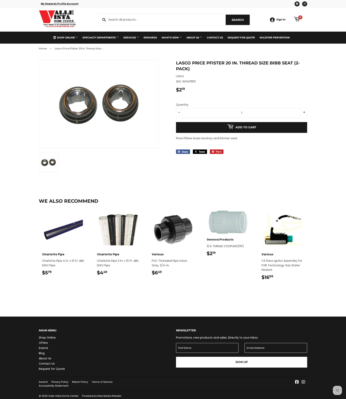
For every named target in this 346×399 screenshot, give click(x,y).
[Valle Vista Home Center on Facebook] (297, 382)
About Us (193, 37)
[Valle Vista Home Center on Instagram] (303, 382)
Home (43, 48)
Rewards (150, 37)
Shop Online (65, 37)
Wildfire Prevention (275, 37)
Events (43, 348)
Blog (42, 353)
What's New (170, 37)
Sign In (281, 19)
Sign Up (241, 362)
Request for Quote (241, 37)
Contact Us (215, 37)
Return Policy (80, 382)
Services (130, 37)
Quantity (182, 105)
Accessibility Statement (53, 385)
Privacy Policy (59, 382)
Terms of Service (102, 382)
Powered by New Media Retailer (101, 396)
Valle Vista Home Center (63, 396)
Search (241, 20)
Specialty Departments (99, 37)
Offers (43, 343)
